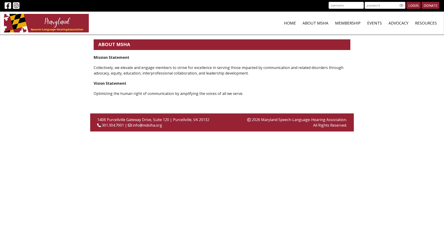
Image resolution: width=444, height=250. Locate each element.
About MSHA (315, 23)
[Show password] (401, 5)
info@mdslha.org (147, 125)
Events (374, 23)
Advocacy (398, 23)
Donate (430, 5)
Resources (426, 23)
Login (413, 5)
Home (290, 23)
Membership (348, 23)
